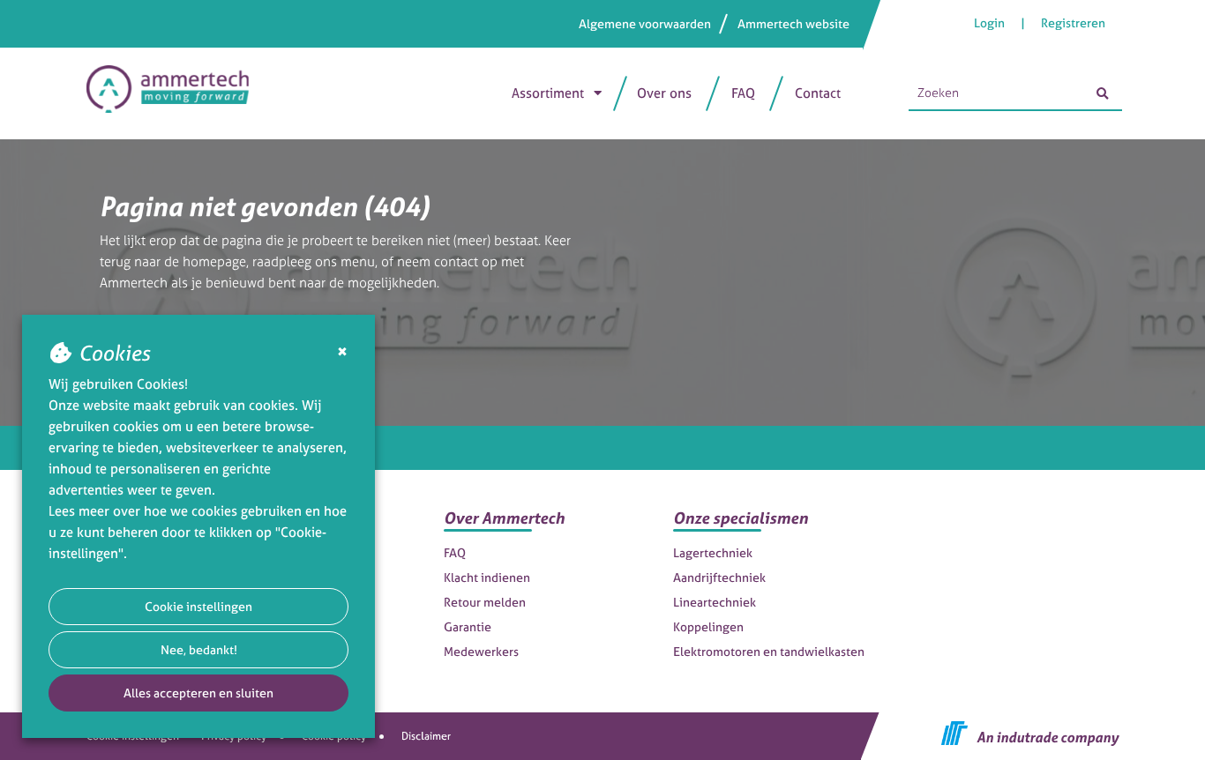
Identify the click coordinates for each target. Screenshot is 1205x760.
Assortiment (548, 93)
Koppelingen (708, 626)
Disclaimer (426, 736)
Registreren (1073, 22)
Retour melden (485, 601)
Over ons (664, 93)
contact (456, 261)
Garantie (467, 626)
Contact (818, 93)
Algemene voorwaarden (645, 23)
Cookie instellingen (198, 606)
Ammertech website (793, 23)
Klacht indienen (487, 577)
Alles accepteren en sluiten (198, 692)
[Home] (176, 93)
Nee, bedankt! (199, 649)
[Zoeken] (1102, 93)
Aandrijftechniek (719, 577)
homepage (214, 261)
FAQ (743, 93)
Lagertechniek (712, 552)
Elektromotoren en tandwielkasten (768, 651)
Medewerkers (481, 651)
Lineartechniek (714, 601)
